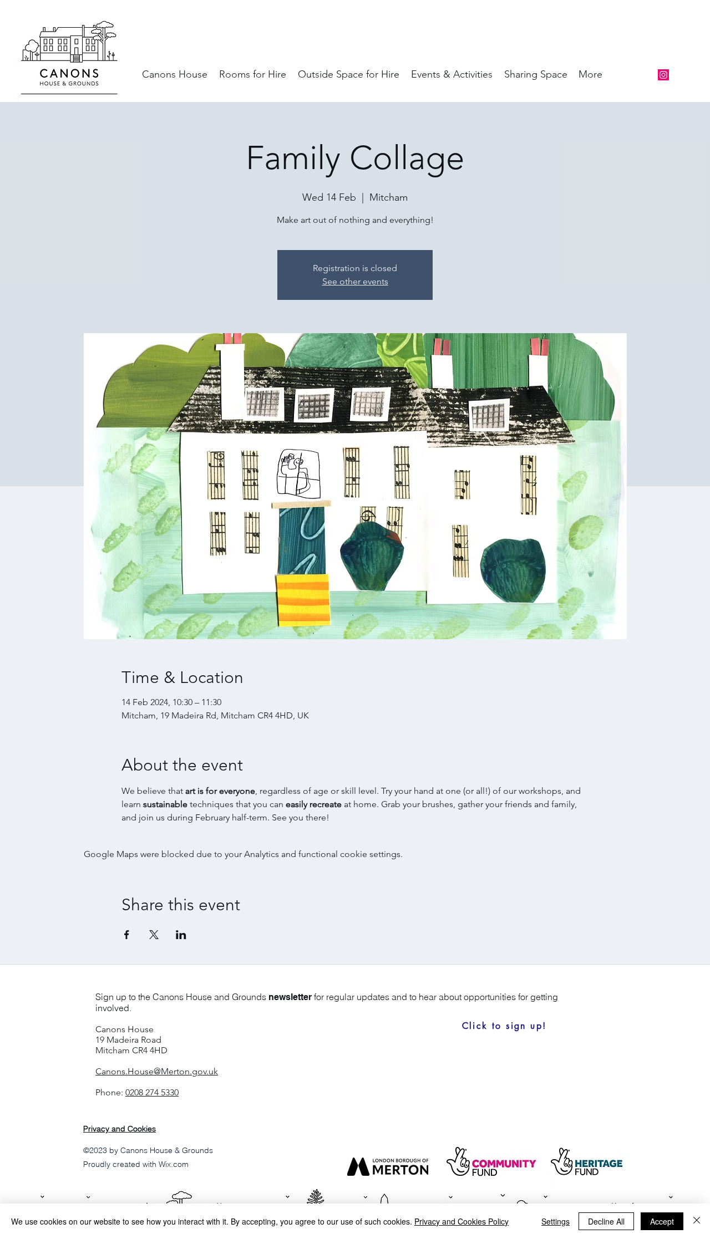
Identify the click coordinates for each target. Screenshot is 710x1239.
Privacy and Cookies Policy (461, 1221)
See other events (355, 281)
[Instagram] (663, 74)
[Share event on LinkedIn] (181, 934)
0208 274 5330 (152, 1092)
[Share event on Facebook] (126, 934)
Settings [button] (555, 1221)
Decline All (606, 1221)
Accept (662, 1221)
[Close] (696, 1221)
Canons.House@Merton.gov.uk (156, 1071)
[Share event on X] (154, 934)
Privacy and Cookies (119, 1129)
